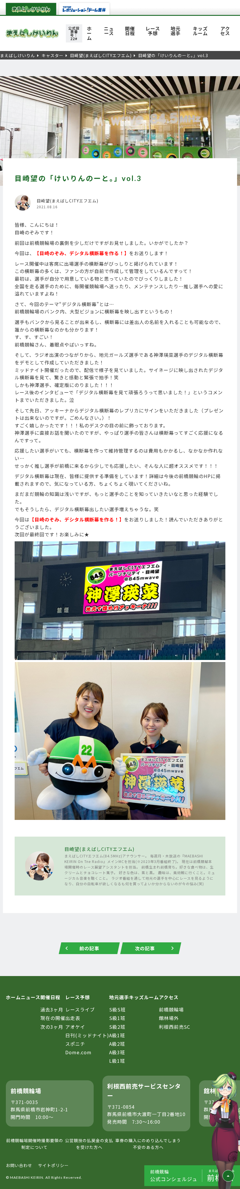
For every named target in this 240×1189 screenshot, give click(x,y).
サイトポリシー (53, 1165)
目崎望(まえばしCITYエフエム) (99, 848)
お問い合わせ (19, 1165)
